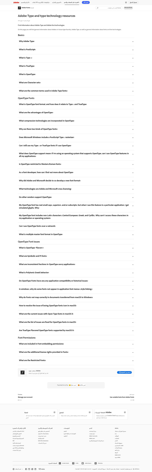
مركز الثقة (117, 450)
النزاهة (116, 452)
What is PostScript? (27, 49)
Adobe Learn (92, 438)
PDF (13, 440)
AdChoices (137, 469)
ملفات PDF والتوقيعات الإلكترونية (40, 2)
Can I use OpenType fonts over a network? (37, 226)
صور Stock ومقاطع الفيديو (18, 448)
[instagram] (29, 469)
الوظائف (117, 436)
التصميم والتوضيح (16, 436)
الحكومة (65, 436)
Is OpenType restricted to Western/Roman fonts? (40, 164)
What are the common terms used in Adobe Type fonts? (43, 91)
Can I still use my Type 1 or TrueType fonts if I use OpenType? (45, 145)
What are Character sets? (30, 82)
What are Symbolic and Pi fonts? (33, 256)
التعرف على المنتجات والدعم (71, 2)
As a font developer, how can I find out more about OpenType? (46, 172)
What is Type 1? (25, 58)
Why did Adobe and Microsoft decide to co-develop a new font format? (50, 181)
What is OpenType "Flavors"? (31, 248)
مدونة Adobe (117, 457)
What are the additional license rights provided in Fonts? (43, 352)
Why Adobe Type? (26, 41)
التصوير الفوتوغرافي (17, 433)
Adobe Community (93, 436)
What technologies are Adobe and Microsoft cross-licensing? (45, 189)
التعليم (65, 431)
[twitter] (32, 469)
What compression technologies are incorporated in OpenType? (46, 121)
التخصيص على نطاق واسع (44, 431)
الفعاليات (117, 438)
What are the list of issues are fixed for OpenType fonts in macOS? (47, 322)
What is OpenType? (27, 74)
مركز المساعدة (92, 431)
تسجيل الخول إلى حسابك (120, 431)
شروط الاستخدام (102, 469)
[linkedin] (35, 469)
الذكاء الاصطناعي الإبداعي (18, 431)
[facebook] (26, 469)
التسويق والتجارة (56, 2)
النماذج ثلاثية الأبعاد (17, 443)
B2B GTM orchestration (43, 440)
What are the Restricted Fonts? (32, 360)
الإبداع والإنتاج (41, 438)
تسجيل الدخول (133, 2)
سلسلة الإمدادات (118, 448)
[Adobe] (16, 2)
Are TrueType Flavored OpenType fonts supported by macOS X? (46, 330)
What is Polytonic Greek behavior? (34, 272)
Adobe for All (117, 455)
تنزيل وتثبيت (92, 433)
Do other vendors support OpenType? (35, 197)
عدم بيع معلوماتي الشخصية (126, 469)
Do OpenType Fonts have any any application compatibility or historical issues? (53, 281)
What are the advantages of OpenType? (36, 112)
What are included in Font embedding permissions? (41, 344)
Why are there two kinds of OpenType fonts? (38, 129)
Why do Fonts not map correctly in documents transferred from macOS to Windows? (56, 297)
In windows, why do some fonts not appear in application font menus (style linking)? (55, 289)
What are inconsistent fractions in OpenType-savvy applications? (47, 264)
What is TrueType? (27, 66)
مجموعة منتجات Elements (18, 445)
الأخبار (116, 440)
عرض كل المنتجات (17, 450)
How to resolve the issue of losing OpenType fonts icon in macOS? (47, 305)
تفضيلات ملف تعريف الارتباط (113, 469)
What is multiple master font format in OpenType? (41, 234)
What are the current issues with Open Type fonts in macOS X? (46, 314)
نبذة (116, 433)
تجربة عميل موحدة (42, 436)
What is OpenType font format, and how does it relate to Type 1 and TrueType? (53, 104)
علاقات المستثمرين (119, 445)
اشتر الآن (85, 2)
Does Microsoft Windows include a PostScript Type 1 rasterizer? (46, 137)
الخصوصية (94, 469)
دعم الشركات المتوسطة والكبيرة (96, 440)
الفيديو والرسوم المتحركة (18, 438)
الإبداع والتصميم (25, 2)
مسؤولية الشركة (118, 443)
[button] (126, 2)
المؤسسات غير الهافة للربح (70, 433)
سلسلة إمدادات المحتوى (43, 433)
